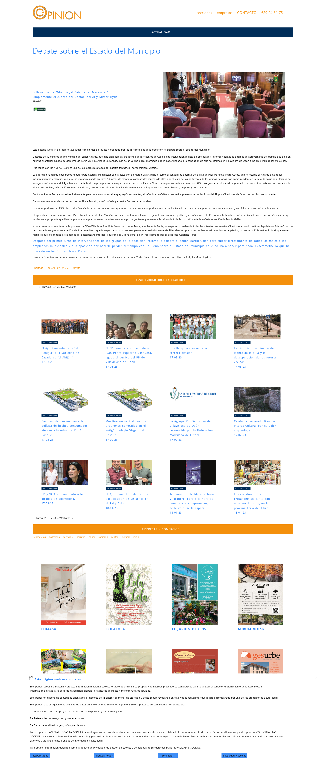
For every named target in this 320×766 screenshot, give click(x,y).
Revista (76, 267)
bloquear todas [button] (104, 755)
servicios (67, 537)
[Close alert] (316, 677)
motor (114, 537)
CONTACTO (246, 12)
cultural (126, 537)
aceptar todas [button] (40, 755)
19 (66, 286)
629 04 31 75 (272, 12)
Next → (74, 286)
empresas (224, 12)
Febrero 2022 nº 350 (57, 267)
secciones (204, 12)
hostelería (54, 537)
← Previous (45, 286)
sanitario (103, 537)
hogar (92, 537)
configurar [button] (167, 755)
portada (38, 267)
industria (80, 537)
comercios (40, 537)
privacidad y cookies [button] (234, 755)
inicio (136, 537)
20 (69, 286)
